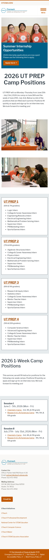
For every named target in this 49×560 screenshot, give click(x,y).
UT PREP (10, 241)
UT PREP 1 (11, 201)
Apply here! (10, 63)
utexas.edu (7, 3)
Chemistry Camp (14, 410)
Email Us (7, 499)
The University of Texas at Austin (23, 552)
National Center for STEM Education (14, 523)
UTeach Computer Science (11, 527)
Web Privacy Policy (33, 557)
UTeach (4, 513)
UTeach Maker (6, 532)
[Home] (14, 10)
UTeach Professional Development (14, 518)
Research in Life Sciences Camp (20, 413)
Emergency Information (13, 555)
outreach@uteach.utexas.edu (17, 475)
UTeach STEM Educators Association (15, 537)
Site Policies (31, 555)
